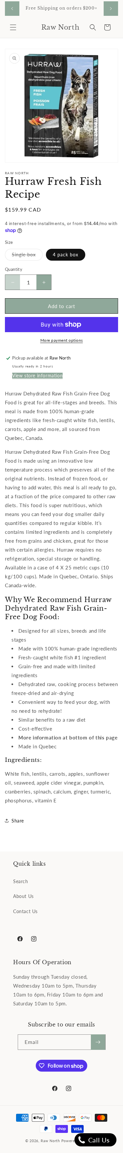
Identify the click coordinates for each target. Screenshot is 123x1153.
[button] (13, 27)
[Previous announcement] (12, 8)
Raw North (50, 1141)
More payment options (61, 340)
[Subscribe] (98, 1042)
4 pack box (65, 254)
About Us (23, 896)
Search (20, 881)
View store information (37, 375)
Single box (27, 256)
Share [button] (17, 820)
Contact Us (25, 911)
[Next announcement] (111, 8)
